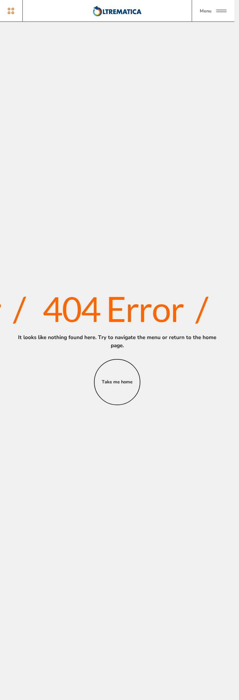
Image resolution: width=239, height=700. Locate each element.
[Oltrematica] (117, 11)
